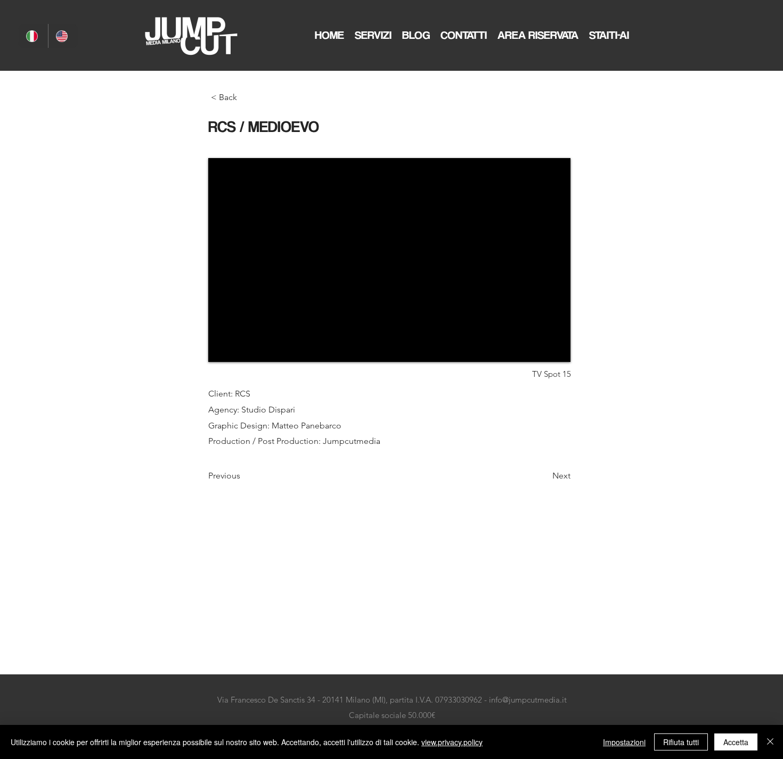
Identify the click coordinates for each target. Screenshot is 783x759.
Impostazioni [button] (624, 742)
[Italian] (33, 36)
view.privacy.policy (452, 742)
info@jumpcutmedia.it (528, 700)
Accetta (735, 742)
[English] (63, 36)
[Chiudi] (770, 741)
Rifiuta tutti (681, 742)
